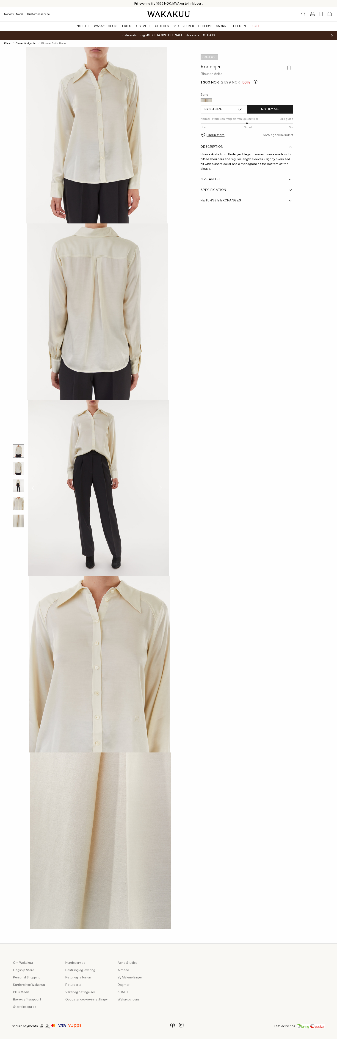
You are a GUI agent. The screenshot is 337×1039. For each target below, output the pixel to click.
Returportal (73, 985)
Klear (7, 43)
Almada (123, 970)
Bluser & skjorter (26, 43)
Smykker (222, 26)
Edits (126, 26)
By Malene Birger (130, 977)
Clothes (162, 26)
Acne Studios (127, 963)
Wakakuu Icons (106, 26)
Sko (176, 26)
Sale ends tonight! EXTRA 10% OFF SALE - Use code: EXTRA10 (168, 35)
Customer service (38, 14)
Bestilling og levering (80, 970)
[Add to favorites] (288, 68)
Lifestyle (241, 26)
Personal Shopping (26, 977)
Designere (143, 26)
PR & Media (21, 992)
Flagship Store (23, 970)
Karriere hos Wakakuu (29, 985)
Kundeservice (75, 963)
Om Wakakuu (23, 963)
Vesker (188, 26)
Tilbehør (205, 26)
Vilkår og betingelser (80, 992)
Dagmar (124, 985)
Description (212, 147)
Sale (256, 26)
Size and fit (211, 179)
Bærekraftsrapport (27, 999)
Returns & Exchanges (221, 200)
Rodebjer (211, 66)
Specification (213, 190)
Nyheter (83, 26)
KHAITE (123, 992)
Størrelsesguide (24, 1007)
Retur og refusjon (78, 977)
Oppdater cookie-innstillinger (86, 999)
